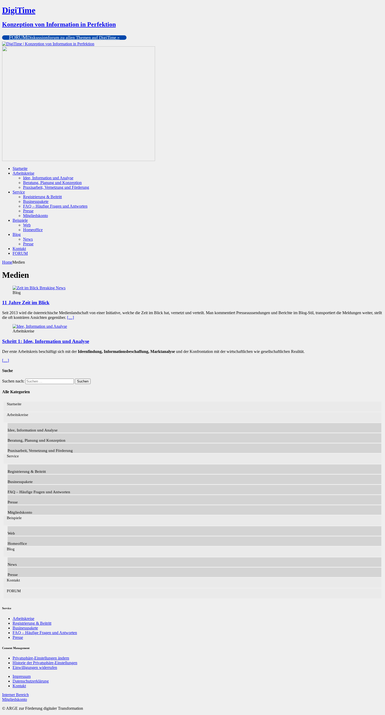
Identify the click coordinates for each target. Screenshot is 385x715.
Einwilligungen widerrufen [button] (35, 667)
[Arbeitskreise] (40, 326)
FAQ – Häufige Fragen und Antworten (55, 206)
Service (19, 192)
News (28, 239)
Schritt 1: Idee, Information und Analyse (45, 341)
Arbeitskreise (23, 173)
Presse (28, 211)
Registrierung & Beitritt (42, 197)
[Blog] (39, 288)
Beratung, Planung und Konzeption (52, 182)
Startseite (20, 168)
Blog (17, 234)
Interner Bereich (15, 694)
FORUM (20, 253)
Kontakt (19, 248)
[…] (70, 317)
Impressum (22, 676)
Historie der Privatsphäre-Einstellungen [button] (45, 663)
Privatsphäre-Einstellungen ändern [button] (41, 658)
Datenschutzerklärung (31, 681)
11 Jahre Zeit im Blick (26, 302)
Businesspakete (35, 201)
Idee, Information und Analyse (48, 178)
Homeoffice (33, 230)
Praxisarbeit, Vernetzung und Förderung (56, 187)
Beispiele (20, 220)
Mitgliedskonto (35, 215)
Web (27, 225)
